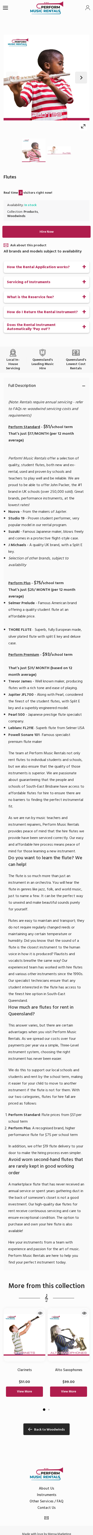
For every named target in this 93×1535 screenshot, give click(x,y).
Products (31, 211)
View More (24, 1391)
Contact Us (46, 1508)
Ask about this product (28, 245)
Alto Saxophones (68, 1370)
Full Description (22, 385)
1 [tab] (44, 1409)
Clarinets (24, 1370)
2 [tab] (49, 1409)
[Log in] (88, 8)
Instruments (46, 1495)
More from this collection (46, 1286)
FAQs (17, 409)
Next (81, 78)
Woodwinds (16, 216)
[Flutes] (33, 150)
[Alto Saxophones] (68, 1335)
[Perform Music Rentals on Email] (46, 1518)
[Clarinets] (24, 1335)
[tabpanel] (24, 1354)
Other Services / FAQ (46, 1501)
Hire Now (47, 231)
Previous (12, 78)
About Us (46, 1488)
